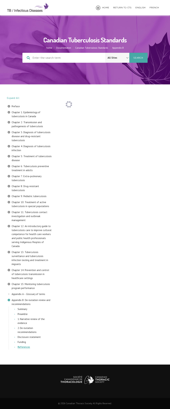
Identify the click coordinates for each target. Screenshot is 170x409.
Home (104, 7)
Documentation (63, 47)
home (49, 47)
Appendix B (118, 47)
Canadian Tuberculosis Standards (91, 47)
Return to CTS (122, 7)
